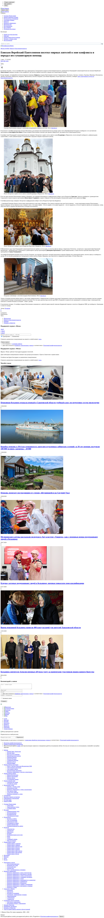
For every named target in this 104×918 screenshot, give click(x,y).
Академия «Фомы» (9, 20)
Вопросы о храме (12, 887)
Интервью (7, 855)
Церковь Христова (9, 905)
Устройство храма (12, 783)
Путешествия (7, 800)
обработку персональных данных (24, 345)
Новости (6, 21)
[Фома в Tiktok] (6, 711)
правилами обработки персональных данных (37, 740)
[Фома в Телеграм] (7, 710)
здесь (40, 339)
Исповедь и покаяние (13, 893)
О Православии (11, 808)
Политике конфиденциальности (49, 916)
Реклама (6, 721)
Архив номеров (8, 729)
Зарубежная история (12, 815)
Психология (7, 817)
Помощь (6, 321)
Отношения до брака (13, 823)
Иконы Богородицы (12, 775)
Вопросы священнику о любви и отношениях (19, 884)
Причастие (10, 891)
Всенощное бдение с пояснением (16, 903)
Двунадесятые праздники (14, 767)
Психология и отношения (11, 18)
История (6, 810)
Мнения (6, 856)
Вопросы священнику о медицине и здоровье (19, 886)
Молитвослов (7, 24)
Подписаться (20, 737)
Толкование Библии (12, 760)
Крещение (10, 890)
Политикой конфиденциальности (52, 345)
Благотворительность (21, 48)
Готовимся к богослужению (11, 900)
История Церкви (11, 813)
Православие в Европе (13, 849)
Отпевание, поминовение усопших (17, 894)
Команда (6, 724)
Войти (12, 45)
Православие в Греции (13, 848)
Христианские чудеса (13, 807)
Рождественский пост (13, 864)
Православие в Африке (13, 845)
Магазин (6, 720)
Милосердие (7, 318)
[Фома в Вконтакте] (7, 707)
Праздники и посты (9, 862)
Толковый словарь (12, 839)
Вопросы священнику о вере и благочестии (19, 872)
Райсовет (6, 36)
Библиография (11, 763)
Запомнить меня (7, 698)
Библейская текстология (14, 756)
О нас (5, 718)
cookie (18, 746)
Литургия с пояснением (13, 902)
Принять (62, 916)
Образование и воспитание (11, 798)
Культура (6, 827)
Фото (5, 858)
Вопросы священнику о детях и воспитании (19, 789)
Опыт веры (10, 805)
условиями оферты (17, 344)
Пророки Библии (12, 757)
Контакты (6, 723)
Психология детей (12, 788)
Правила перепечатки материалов (13, 744)
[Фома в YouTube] (7, 713)
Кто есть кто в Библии (13, 754)
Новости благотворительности (12, 320)
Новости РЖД (8, 801)
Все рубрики (7, 27)
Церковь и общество (9, 323)
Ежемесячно (15, 336)
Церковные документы (10, 906)
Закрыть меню (4, 10)
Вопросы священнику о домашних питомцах (19, 877)
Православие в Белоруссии (14, 846)
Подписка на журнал (10, 29)
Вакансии (6, 726)
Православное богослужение (12, 37)
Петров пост (10, 868)
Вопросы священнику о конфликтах (17, 881)
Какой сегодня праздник (10, 34)
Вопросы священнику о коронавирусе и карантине (21, 880)
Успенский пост (11, 867)
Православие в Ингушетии (14, 851)
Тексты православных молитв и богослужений (17, 909)
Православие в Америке (14, 843)
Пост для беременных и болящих (16, 869)
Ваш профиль (8, 3)
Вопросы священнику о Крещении (16, 883)
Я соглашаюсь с (12, 344)
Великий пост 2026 (12, 865)
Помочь (7, 8)
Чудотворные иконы (12, 779)
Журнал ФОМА (5, 48)
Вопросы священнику (10, 23)
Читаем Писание (11, 759)
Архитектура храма (12, 782)
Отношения (7, 795)
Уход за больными (12, 820)
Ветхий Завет (11, 753)
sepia (7, 61)
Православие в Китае (13, 854)
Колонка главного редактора (12, 797)
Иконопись (10, 832)
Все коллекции (8, 40)
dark (4, 61)
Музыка (9, 833)
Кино (8, 836)
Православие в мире (9, 842)
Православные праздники (11, 764)
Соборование (11, 897)
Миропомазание (11, 896)
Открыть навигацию (9, 2)
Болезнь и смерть (12, 818)
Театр (8, 837)
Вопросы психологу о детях (15, 794)
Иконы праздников (12, 776)
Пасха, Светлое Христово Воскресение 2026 (19, 766)
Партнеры (7, 727)
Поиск (6, 5)
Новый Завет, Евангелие (14, 751)
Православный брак (12, 824)
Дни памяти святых (12, 769)
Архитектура (10, 829)
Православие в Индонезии (14, 852)
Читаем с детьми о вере (10, 39)
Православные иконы (10, 773)
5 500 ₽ (3, 333)
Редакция (7, 308)
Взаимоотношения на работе (15, 826)
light (2, 61)
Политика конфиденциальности (13, 743)
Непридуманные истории (11, 17)
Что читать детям (12, 791)
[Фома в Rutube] (6, 714)
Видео (5, 859)
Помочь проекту (5, 342)
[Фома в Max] (6, 716)
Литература (10, 830)
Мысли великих (11, 840)
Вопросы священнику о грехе (15, 878)
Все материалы (8, 26)
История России (11, 814)
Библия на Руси (11, 761)
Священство (10, 899)
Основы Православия (10, 16)
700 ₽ (2, 329)
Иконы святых (11, 778)
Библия (6, 750)
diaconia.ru (54, 128)
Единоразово (6, 336)
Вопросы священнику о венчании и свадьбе (19, 874)
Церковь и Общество (10, 908)
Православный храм (9, 780)
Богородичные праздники (14, 770)
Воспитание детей (9, 785)
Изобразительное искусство (15, 835)
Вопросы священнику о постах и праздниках (19, 772)
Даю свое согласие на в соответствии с (32, 345)
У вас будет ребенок (12, 792)
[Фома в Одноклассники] (9, 708)
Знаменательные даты (13, 811)
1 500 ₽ (3, 331)
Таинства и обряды (9, 889)
